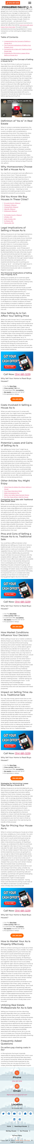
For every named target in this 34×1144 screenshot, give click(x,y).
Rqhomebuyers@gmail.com (17, 1095)
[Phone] (17, 1072)
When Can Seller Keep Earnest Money (16, 495)
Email (17, 1090)
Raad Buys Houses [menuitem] (21, 1126)
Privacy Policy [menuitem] (17, 1135)
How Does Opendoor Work (13, 491)
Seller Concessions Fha (11, 493)
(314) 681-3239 (22, 374)
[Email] (17, 1086)
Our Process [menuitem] (24, 1131)
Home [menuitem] (9, 1126)
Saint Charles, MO (10, 219)
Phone (17, 1077)
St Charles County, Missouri (13, 215)
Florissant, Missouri (10, 205)
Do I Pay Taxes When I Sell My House (16, 497)
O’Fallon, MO (8, 217)
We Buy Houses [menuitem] (11, 1131)
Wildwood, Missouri (10, 211)
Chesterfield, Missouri (11, 207)
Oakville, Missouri (9, 209)
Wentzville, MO (9, 223)
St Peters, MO (8, 221)
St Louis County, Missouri (12, 203)
